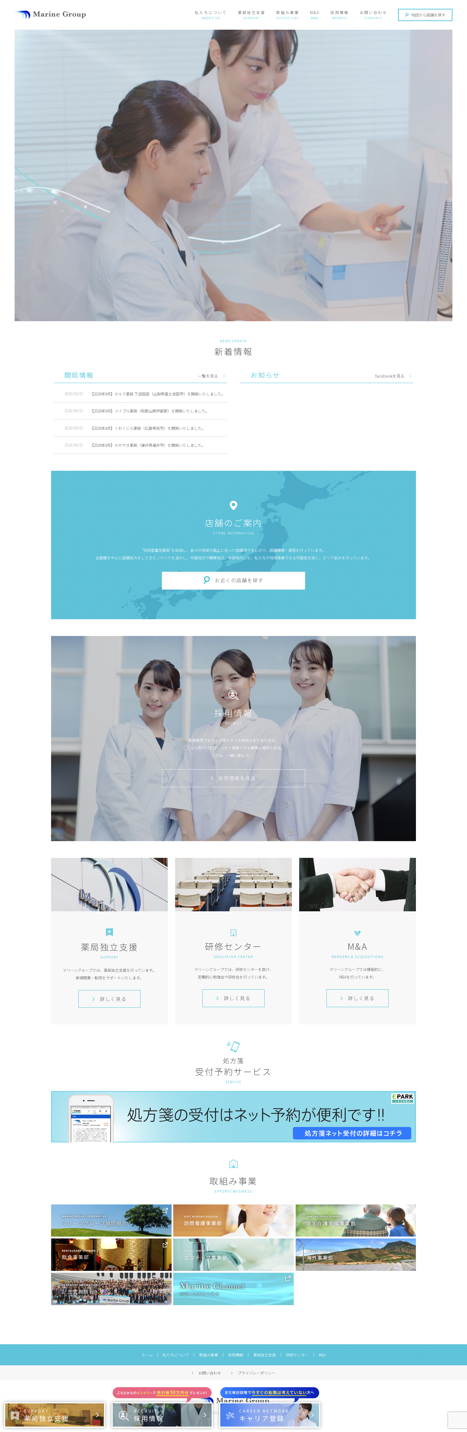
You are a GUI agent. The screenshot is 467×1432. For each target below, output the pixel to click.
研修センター (297, 1354)
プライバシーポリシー (256, 1373)
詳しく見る (113, 998)
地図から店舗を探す (428, 15)
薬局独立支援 (251, 12)
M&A (315, 12)
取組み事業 (287, 12)
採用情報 (340, 12)
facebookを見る (390, 376)
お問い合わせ (373, 12)
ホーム (147, 1354)
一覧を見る (208, 376)
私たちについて (211, 12)
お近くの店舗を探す (239, 580)
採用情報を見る (237, 777)
